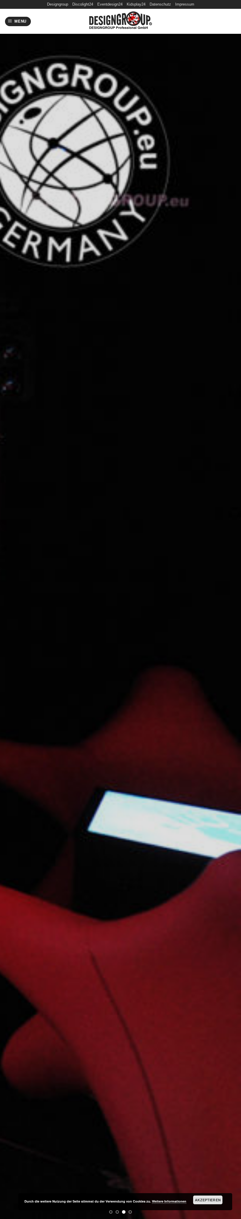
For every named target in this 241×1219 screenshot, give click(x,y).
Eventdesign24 (110, 4)
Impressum (184, 4)
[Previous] (12, 609)
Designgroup (57, 4)
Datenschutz (160, 4)
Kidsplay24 (136, 4)
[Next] (228, 609)
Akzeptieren (208, 1200)
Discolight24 (82, 4)
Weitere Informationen (169, 1201)
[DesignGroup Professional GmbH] (120, 21)
